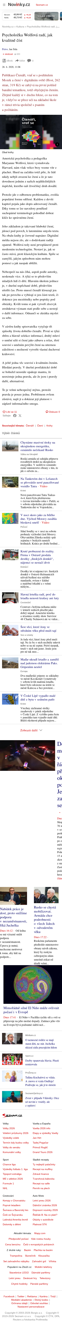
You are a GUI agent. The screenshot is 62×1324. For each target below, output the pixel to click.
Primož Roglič (40, 1147)
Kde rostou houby (41, 1238)
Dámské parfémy (41, 1272)
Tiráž (53, 1296)
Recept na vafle (41, 1183)
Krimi (23, 490)
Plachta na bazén (43, 1250)
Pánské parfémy (39, 1283)
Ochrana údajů (19, 1303)
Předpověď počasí (19, 1238)
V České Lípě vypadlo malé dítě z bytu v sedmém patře (37, 697)
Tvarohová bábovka (43, 1178)
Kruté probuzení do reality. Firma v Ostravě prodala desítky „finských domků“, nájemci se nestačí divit (37, 556)
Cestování (25, 602)
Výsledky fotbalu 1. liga (15, 1169)
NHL (5, 1188)
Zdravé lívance (41, 1174)
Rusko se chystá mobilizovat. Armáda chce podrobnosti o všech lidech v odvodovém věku (45, 919)
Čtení (40, 425)
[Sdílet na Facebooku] (15, 415)
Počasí (23, 527)
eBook (10, 60)
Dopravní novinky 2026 (45, 1210)
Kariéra (44, 1296)
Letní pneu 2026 (42, 1200)
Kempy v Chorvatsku (14, 1200)
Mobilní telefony (43, 1267)
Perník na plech (41, 1188)
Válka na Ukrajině (29, 454)
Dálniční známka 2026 (45, 1205)
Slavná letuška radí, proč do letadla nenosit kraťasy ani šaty (39, 596)
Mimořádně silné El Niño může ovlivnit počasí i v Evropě (31, 1010)
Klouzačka (44, 1255)
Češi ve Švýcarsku (13, 1214)
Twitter (20, 1296)
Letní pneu (14, 1278)
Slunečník (30, 1255)
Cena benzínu (12, 1244)
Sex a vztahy (26, 635)
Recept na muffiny (43, 1169)
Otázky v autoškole (43, 1219)
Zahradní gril (39, 1261)
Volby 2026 (9, 1128)
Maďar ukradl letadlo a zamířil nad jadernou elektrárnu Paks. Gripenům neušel (39, 663)
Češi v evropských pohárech (38, 1244)
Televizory (45, 1278)
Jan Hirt (37, 1137)
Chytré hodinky (19, 1283)
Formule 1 (8, 1183)
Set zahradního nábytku (16, 1261)
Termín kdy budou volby (16, 1142)
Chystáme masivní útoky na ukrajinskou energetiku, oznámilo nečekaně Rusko (37, 446)
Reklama (32, 1296)
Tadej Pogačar (40, 1142)
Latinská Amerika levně (15, 1219)
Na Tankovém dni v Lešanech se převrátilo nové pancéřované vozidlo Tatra (39, 482)
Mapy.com (39, 1233)
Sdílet (22, 60)
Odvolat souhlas (39, 1303)
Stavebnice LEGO (19, 1272)
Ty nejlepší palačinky (44, 1164)
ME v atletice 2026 (13, 1178)
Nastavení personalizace (31, 1306)
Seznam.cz (42, 4)
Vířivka (52, 1261)
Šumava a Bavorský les (15, 1210)
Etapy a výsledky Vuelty (45, 1133)
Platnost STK (40, 1224)
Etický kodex (41, 1299)
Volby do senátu (11, 1147)
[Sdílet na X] (20, 415)
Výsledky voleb (11, 1137)
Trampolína (16, 1255)
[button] (31, 132)
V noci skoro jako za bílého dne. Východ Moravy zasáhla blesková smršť (38, 518)
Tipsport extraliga (12, 1174)
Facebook (9, 1296)
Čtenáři (30, 425)
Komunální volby (12, 1152)
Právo (5, 49)
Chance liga (9, 1164)
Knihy (49, 425)
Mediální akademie (21, 1299)
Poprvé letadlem (11, 1205)
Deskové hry (30, 1278)
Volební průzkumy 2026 (15, 1133)
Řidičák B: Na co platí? (45, 1214)
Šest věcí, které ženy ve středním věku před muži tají (38, 629)
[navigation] (4, 4)
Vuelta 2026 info (41, 1128)
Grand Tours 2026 (43, 1152)
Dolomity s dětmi (12, 1224)
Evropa (24, 671)
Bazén (27, 1250)
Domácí (24, 567)
